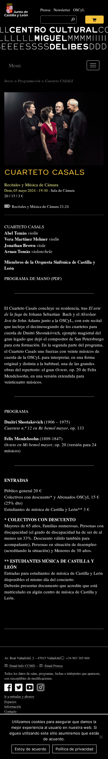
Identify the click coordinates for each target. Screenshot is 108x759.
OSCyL (79, 9)
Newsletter (62, 9)
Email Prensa (53, 665)
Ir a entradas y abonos (19, 696)
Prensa (45, 9)
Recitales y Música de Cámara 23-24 (40, 206)
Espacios (10, 701)
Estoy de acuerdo (30, 749)
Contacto (10, 711)
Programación (29, 80)
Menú (15, 65)
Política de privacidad (74, 749)
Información (12, 706)
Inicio (9, 80)
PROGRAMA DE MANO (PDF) (33, 278)
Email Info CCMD (22, 665)
